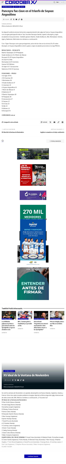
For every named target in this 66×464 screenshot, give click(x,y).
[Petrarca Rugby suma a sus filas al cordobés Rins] (57, 315)
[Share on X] (13, 19)
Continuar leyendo (33, 456)
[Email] (16, 19)
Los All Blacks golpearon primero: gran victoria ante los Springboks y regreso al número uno (8, 325)
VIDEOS (22, 6)
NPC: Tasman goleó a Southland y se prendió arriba (25, 323)
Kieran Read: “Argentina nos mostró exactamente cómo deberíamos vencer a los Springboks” (41, 325)
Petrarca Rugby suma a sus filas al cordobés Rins (57, 323)
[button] (3, 2)
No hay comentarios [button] (56, 141)
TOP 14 (16, 6)
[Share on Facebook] (11, 19)
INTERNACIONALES (7, 6)
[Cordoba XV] (21, 2)
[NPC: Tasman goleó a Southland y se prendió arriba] (25, 315)
